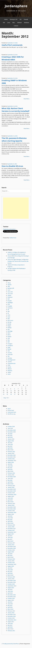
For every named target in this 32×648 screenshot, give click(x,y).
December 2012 (12, 614)
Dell (8, 299)
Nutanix (9, 336)
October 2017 (11, 530)
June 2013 (10, 604)
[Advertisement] (16, 208)
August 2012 (11, 621)
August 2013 (11, 600)
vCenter (10, 361)
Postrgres (10, 345)
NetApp (9, 327)
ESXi (9, 304)
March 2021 (10, 471)
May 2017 (10, 539)
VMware (19, 22)
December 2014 (12, 580)
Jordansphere (16, 6)
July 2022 (10, 442)
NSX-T (9, 333)
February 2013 (11, 611)
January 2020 (11, 487)
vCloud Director (12, 363)
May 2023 (10, 435)
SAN (9, 351)
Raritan (9, 349)
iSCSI (9, 315)
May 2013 (10, 605)
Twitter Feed (12, 237)
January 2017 (11, 544)
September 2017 (12, 532)
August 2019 (11, 496)
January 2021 (11, 475)
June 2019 (10, 498)
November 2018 (12, 509)
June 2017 (10, 537)
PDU (9, 340)
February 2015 (11, 577)
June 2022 (10, 444)
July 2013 (10, 602)
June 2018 (10, 518)
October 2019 (11, 493)
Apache (9, 284)
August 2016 (11, 552)
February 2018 (11, 525)
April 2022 (10, 448)
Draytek (10, 300)
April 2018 (10, 521)
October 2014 (11, 584)
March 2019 (10, 501)
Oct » (7, 398)
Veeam (9, 367)
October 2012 (11, 618)
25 (7, 394)
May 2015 (10, 571)
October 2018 (11, 510)
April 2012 (10, 627)
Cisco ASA (10, 292)
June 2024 (10, 428)
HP (8, 309)
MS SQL (9, 322)
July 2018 (10, 516)
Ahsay (9, 283)
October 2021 (11, 458)
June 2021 (10, 466)
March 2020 (10, 484)
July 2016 (10, 553)
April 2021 (10, 469)
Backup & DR (13, 19)
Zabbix (9, 372)
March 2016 (10, 557)
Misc (13, 22)
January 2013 (11, 612)
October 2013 (11, 598)
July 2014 (10, 589)
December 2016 (12, 546)
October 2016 (11, 550)
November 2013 (12, 596)
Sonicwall (10, 354)
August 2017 (11, 534)
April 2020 (10, 482)
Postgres (10, 343)
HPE (9, 311)
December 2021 (12, 455)
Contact (16, 26)
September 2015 (12, 564)
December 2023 (12, 430)
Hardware (10, 308)
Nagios (9, 326)
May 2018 (10, 519)
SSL (8, 356)
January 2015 (11, 578)
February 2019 (11, 503)
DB (20, 19)
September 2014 (12, 586)
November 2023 (12, 432)
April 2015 (10, 573)
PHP (9, 342)
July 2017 (10, 535)
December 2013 (12, 595)
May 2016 (10, 555)
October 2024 (11, 426)
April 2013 (10, 607)
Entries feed (11, 410)
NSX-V (9, 335)
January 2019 (11, 505)
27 (14, 394)
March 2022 (10, 450)
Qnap (9, 347)
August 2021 (11, 462)
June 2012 (10, 623)
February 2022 (11, 451)
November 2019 (12, 491)
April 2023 (10, 437)
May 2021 (10, 467)
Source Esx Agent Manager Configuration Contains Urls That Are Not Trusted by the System (18, 261)
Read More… (27, 99)
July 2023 (10, 433)
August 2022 (11, 441)
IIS (8, 313)
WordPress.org (11, 414)
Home (6, 19)
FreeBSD (10, 306)
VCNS (9, 365)
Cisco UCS (10, 293)
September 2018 (12, 512)
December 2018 (12, 507)
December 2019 (12, 489)
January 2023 (11, 439)
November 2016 (12, 548)
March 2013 (10, 609)
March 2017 (10, 541)
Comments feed (12, 412)
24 (3, 394)
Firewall (26, 19)
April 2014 (10, 593)
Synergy (10, 358)
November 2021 (12, 457)
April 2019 (10, 500)
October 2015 (11, 562)
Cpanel (9, 295)
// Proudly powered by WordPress (10, 643)
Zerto (9, 374)
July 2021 (10, 464)
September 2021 (12, 460)
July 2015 (10, 568)
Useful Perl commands (12, 45)
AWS (9, 286)
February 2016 (11, 559)
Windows (26, 22)
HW (4, 22)
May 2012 (10, 625)
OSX (9, 338)
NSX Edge (10, 331)
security (10, 352)
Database (10, 297)
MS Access (10, 320)
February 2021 (11, 473)
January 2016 (11, 561)
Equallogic (10, 302)
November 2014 (12, 582)
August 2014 (11, 587)
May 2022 (10, 446)
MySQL (9, 324)
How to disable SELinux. (12, 166)
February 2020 (11, 485)
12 (11, 390)
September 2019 (12, 494)
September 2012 (12, 620)
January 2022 (11, 453)
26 (11, 394)
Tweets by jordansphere (9, 229)
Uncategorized (11, 360)
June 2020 (10, 478)
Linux (8, 22)
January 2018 (11, 527)
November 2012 (12, 616)
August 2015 (11, 566)
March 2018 (10, 523)
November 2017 (12, 528)
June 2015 (10, 569)
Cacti (9, 290)
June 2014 (10, 591)
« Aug (4, 398)
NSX (9, 329)
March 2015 (10, 575)
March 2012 (10, 629)
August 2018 (11, 514)
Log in (9, 408)
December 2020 (12, 476)
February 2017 (11, 543)
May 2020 (10, 480)
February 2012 (11, 630)
